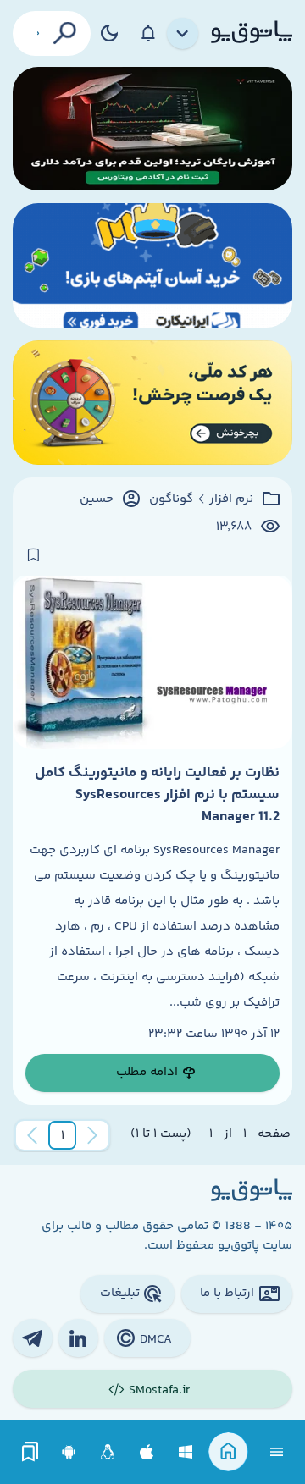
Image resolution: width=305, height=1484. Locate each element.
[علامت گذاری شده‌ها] (30, 1452)
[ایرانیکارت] (152, 265)
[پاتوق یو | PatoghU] (251, 33)
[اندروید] (69, 1452)
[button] (62, 1135)
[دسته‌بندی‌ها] (183, 34)
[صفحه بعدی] (32, 1135)
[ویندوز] (185, 1452)
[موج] (152, 129)
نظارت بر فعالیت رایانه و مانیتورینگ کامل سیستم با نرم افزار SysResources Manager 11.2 (157, 795)
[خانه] (228, 1452)
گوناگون (171, 499)
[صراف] (152, 402)
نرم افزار (231, 499)
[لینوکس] (108, 1452)
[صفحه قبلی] (92, 1135)
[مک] (147, 1452)
